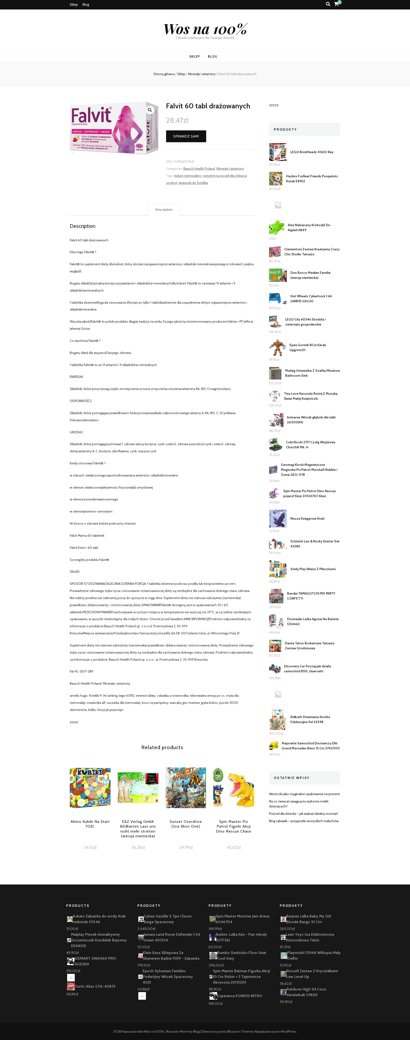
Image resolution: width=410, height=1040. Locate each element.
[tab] (164, 210)
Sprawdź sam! (186, 136)
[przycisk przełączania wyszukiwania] (328, 4)
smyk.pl (171, 183)
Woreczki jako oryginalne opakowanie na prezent (304, 794)
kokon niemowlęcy (188, 176)
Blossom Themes (240, 1031)
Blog (86, 4)
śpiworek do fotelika (193, 183)
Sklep (74, 4)
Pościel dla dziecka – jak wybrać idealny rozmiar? (303, 813)
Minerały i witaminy (230, 168)
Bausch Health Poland (199, 168)
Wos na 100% (205, 28)
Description (163, 209)
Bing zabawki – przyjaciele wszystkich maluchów (304, 821)
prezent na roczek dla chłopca (225, 176)
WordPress (288, 1031)
